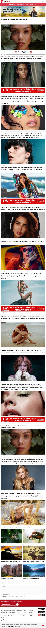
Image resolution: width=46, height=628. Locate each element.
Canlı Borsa (18, 608)
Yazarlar (30, 612)
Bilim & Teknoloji (12, 4)
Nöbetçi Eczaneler (11, 614)
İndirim (16, 527)
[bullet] (18, 596)
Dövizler (24, 610)
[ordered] (16, 596)
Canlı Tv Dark (10, 608)
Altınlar (24, 608)
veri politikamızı (10, 626)
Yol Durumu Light (4, 612)
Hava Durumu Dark (4, 610)
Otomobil (31, 4)
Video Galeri (31, 610)
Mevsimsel (24, 527)
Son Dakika (10, 615)
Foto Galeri (31, 608)
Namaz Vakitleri (19, 610)
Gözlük (6, 527)
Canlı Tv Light (3, 615)
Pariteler (25, 615)
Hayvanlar (22, 4)
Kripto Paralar (26, 614)
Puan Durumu (18, 612)
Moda (29, 527)
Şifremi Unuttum (4, 620)
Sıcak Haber (31, 615)
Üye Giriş (2, 617)
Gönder (4, 596)
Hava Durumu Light (4, 608)
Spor (36, 4)
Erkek (2, 527)
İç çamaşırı (11, 527)
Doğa (18, 4)
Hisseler (24, 612)
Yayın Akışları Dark (11, 612)
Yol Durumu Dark (4, 614)
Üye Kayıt (2, 619)
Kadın (20, 527)
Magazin (27, 4)
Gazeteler (31, 614)
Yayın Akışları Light (11, 610)
